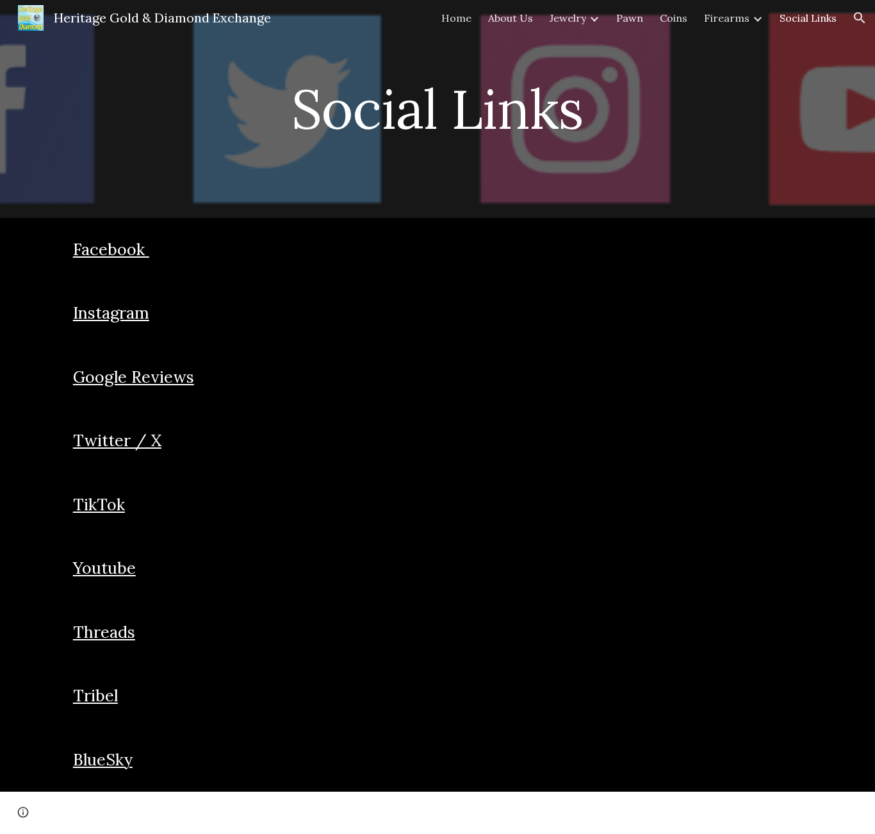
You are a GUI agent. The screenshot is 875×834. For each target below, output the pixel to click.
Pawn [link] (629, 18)
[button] (859, 18)
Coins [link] (673, 18)
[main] (437, 108)
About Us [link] (510, 18)
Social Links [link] (808, 18)
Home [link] (456, 18)
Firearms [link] (726, 18)
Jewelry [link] (568, 18)
